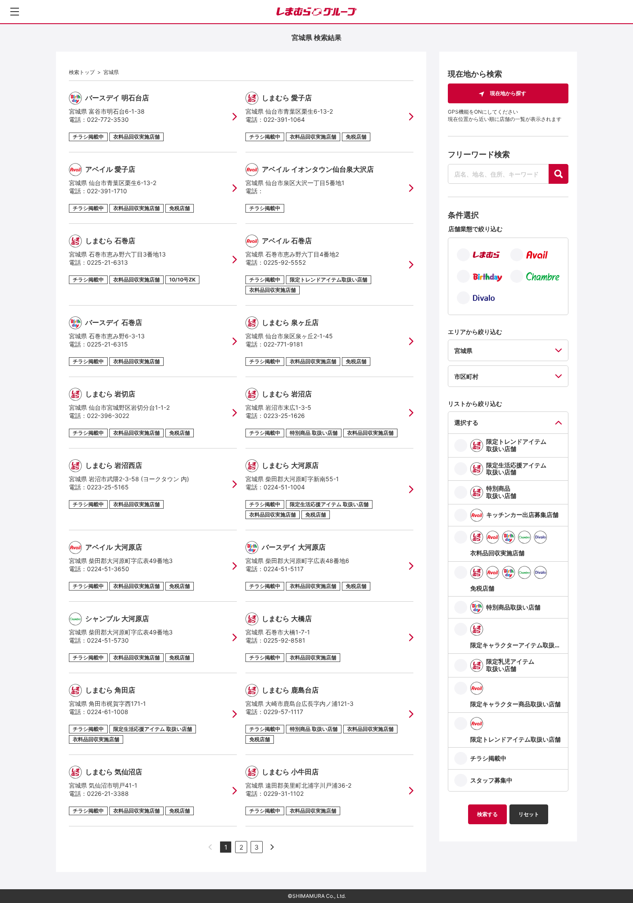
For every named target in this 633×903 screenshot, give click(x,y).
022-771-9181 (283, 344)
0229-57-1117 (283, 711)
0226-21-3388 (108, 793)
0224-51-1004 (284, 487)
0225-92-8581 (284, 640)
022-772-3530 (108, 119)
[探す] (558, 174)
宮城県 (111, 72)
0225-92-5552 (285, 262)
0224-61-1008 (107, 711)
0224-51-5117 (284, 568)
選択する (466, 422)
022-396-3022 (108, 415)
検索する (487, 814)
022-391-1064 (284, 119)
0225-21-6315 (107, 344)
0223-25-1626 (284, 415)
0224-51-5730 (108, 640)
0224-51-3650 (108, 568)
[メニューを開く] (14, 11)
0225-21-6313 (107, 262)
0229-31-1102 (284, 793)
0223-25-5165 (108, 487)
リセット (528, 814)
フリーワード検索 (479, 154)
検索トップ (82, 72)
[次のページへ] (272, 847)
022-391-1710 (107, 191)
